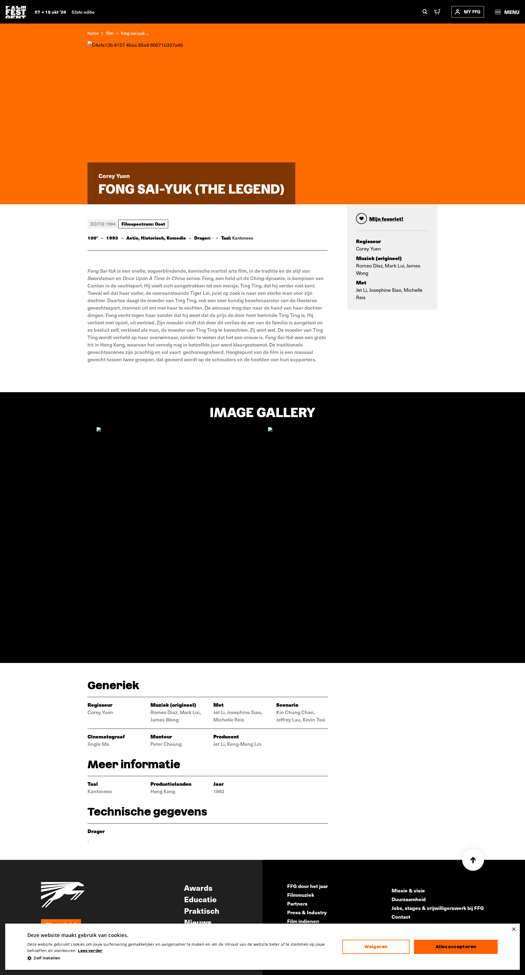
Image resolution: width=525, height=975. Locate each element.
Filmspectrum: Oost (143, 223)
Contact (401, 916)
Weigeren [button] (375, 946)
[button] (180, 958)
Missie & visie (408, 890)
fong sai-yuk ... (135, 33)
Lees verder (90, 950)
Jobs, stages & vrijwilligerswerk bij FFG (438, 907)
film (109, 33)
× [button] (514, 929)
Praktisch (201, 910)
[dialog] (262, 947)
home (93, 33)
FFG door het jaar (307, 886)
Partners (297, 903)
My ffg (472, 11)
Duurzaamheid (409, 899)
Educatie (200, 898)
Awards (198, 887)
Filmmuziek (300, 894)
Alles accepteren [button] (456, 946)
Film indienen (303, 921)
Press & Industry (307, 912)
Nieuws (198, 921)
